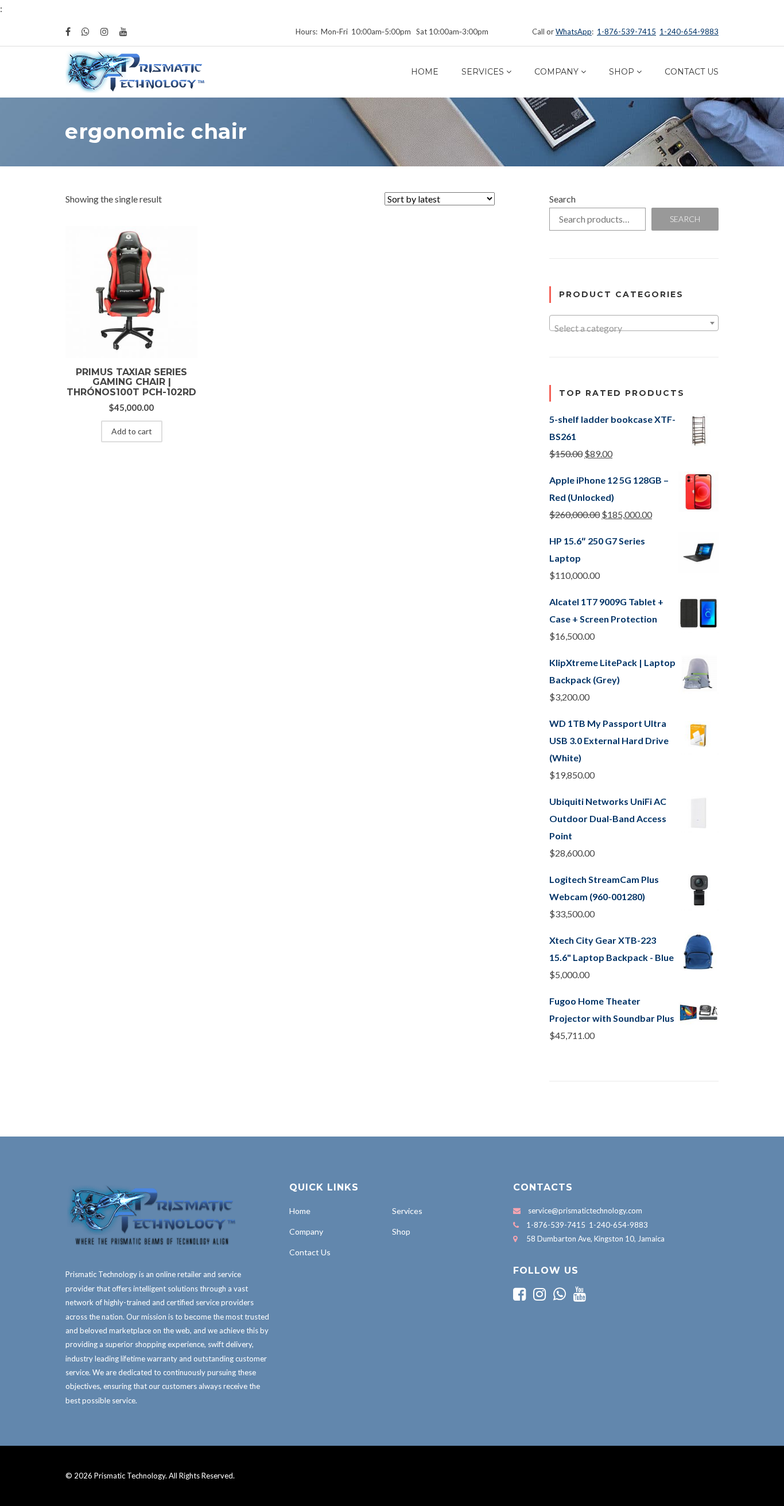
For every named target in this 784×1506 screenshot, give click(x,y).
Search (562, 198)
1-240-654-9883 (689, 31)
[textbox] (634, 328)
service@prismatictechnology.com (585, 1210)
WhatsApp (574, 31)
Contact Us (692, 72)
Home (424, 72)
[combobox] (634, 323)
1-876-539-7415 (626, 31)
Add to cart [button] (131, 431)
